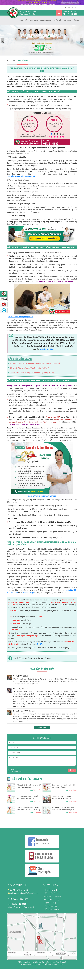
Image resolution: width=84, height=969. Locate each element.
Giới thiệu (34, 20)
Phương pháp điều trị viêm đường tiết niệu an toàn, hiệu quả (35, 363)
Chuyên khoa (45, 20)
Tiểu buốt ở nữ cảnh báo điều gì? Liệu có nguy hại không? (29, 786)
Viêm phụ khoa (51, 906)
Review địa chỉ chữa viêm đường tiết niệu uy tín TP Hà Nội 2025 (64, 797)
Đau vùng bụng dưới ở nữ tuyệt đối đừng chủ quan (63, 786)
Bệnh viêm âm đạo (52, 893)
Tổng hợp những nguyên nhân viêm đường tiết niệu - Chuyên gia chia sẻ (29, 808)
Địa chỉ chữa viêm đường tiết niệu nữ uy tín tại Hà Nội (32, 372)
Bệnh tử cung (50, 902)
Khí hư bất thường (52, 899)
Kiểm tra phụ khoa (52, 890)
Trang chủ (23, 20)
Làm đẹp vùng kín (52, 909)
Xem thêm (42, 727)
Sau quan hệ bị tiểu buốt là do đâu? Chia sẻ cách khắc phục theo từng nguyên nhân (63, 808)
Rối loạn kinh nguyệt (53, 896)
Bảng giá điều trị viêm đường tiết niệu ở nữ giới (29, 368)
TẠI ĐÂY (40, 644)
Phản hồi (57, 20)
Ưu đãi (76, 20)
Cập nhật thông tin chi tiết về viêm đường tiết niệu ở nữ (27, 797)
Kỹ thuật (67, 20)
